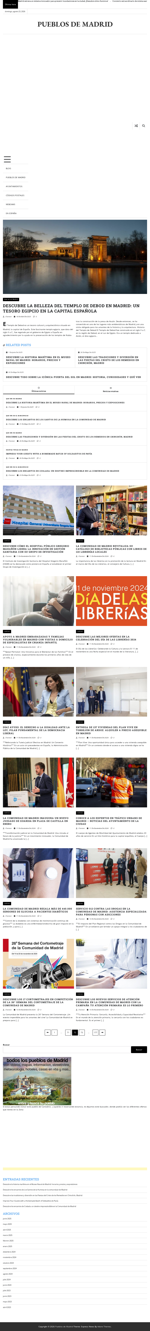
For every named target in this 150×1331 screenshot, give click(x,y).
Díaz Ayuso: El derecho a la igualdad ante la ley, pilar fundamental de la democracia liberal (36, 730)
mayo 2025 (7, 1224)
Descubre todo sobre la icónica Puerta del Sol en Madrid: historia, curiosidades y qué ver (73, 377)
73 (82, 1032)
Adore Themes (104, 1326)
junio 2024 (7, 1285)
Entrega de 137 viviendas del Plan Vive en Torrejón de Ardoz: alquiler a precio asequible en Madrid (111, 730)
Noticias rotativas (110, 391)
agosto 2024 (7, 1274)
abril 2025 (7, 1229)
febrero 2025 (8, 1240)
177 (95, 1032)
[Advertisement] (15, 94)
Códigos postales (15, 195)
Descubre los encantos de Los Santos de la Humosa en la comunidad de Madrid (56, 419)
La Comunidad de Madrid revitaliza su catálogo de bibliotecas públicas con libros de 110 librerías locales (111, 549)
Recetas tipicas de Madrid (17, 450)
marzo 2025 (7, 1235)
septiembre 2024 (10, 1268)
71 (68, 1032)
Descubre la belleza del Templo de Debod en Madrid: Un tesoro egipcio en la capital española (71, 308)
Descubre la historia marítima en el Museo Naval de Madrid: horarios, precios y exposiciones (38, 360)
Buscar (6, 1044)
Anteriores (48, 1033)
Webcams (10, 204)
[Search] (143, 125)
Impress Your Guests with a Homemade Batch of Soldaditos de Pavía (49, 454)
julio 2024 (7, 1279)
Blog (8, 168)
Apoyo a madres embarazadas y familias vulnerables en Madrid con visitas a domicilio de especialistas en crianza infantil (38, 639)
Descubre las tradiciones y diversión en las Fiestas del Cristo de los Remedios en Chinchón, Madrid (108, 360)
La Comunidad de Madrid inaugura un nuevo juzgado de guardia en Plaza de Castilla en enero (36, 821)
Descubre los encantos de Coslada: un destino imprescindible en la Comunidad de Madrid (62, 471)
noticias (7, 541)
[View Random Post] (136, 125)
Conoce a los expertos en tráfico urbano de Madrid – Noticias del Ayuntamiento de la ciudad (109, 821)
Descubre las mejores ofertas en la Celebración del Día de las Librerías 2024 (106, 638)
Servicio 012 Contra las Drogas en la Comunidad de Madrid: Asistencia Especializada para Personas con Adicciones (111, 911)
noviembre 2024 (9, 1257)
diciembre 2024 (9, 1252)
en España (11, 213)
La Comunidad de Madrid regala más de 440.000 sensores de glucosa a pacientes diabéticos (37, 910)
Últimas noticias (39, 391)
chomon (8, 317)
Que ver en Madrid (11, 299)
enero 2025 (7, 1246)
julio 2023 (7, 1290)
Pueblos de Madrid (75, 24)
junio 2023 (7, 1296)
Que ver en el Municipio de (17, 416)
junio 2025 (7, 1218)
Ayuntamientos (14, 186)
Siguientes (102, 1033)
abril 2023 (7, 1307)
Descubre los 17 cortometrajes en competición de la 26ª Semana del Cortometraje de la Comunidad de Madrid (38, 1002)
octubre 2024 (8, 1263)
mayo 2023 (7, 1301)
